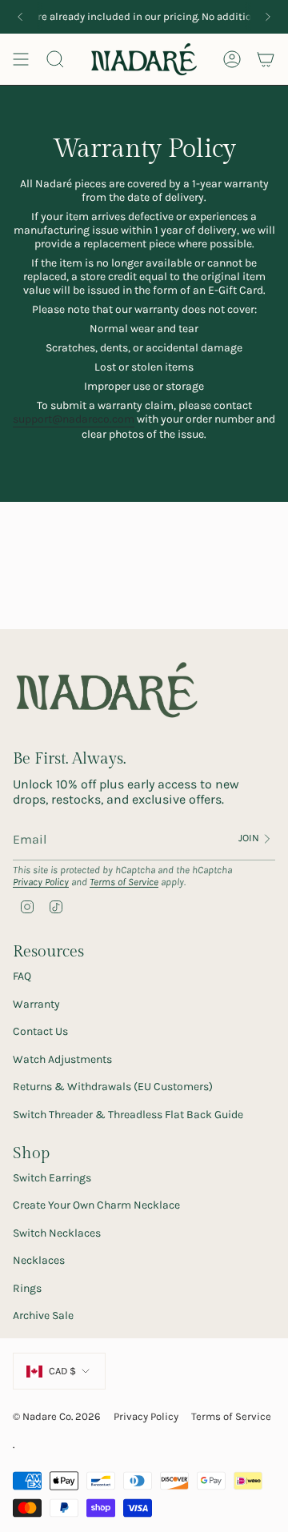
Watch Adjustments (62, 1059)
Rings (27, 1288)
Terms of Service (124, 882)
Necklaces (39, 1260)
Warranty (36, 1004)
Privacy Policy (41, 882)
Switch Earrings (52, 1178)
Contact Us (40, 1031)
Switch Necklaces (57, 1233)
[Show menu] (21, 59)
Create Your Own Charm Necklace (96, 1205)
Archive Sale (43, 1315)
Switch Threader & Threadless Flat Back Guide (128, 1114)
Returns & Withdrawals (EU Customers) (113, 1086)
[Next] (268, 17)
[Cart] (265, 59)
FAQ (22, 976)
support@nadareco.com (73, 419)
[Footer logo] (107, 690)
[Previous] (20, 17)
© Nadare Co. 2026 (57, 1416)
